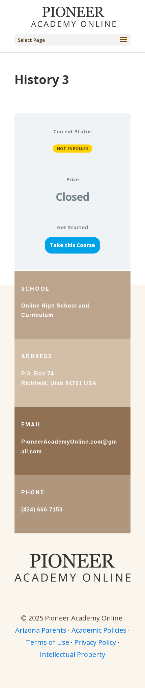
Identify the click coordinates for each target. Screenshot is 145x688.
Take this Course (72, 245)
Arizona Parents (40, 630)
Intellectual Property (72, 654)
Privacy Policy (95, 642)
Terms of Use (47, 642)
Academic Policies (98, 630)
